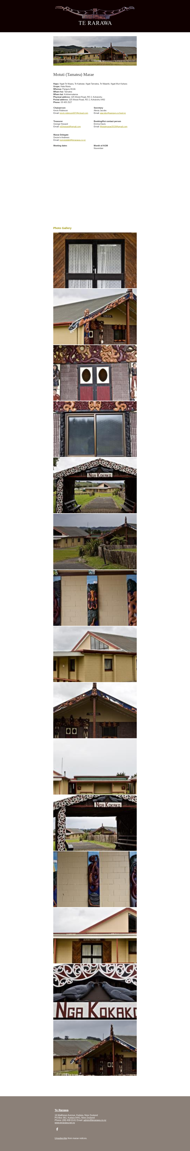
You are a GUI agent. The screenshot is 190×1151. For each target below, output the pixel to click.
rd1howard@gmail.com (70, 126)
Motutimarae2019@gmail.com (113, 126)
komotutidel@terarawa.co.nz (73, 140)
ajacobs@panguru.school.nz (113, 113)
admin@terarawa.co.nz (94, 1120)
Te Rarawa (61, 1110)
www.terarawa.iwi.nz (65, 1123)
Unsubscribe (61, 1138)
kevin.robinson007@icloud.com (74, 113)
